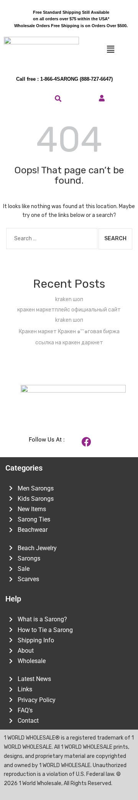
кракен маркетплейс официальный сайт (69, 309)
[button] (110, 49)
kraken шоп (69, 299)
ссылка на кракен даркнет (69, 342)
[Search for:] (51, 238)
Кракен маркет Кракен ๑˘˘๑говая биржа (69, 331)
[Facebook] (86, 441)
